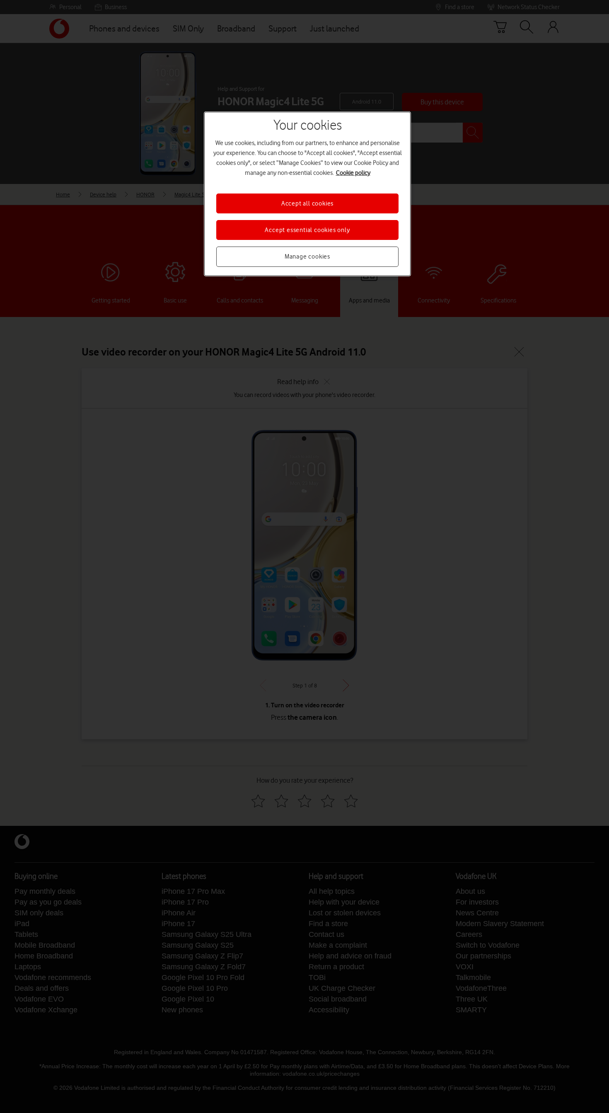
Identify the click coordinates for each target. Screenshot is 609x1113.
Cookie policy (353, 173)
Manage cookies (307, 256)
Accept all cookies (307, 203)
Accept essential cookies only (307, 230)
